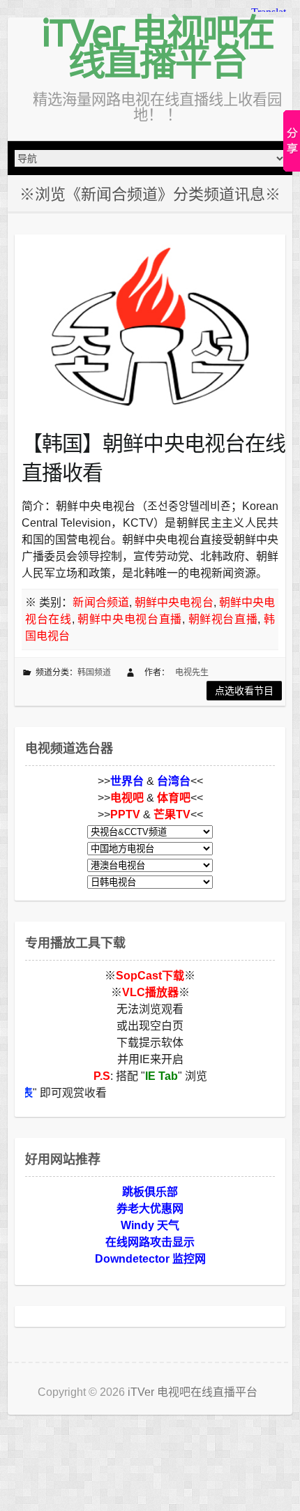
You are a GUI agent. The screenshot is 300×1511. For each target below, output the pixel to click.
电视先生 (192, 672)
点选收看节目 (244, 690)
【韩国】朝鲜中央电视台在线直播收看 (153, 457)
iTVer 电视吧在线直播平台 (157, 46)
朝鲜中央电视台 (174, 602)
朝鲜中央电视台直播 (129, 619)
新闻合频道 (100, 602)
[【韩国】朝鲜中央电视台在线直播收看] (150, 326)
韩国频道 (94, 672)
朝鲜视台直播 (223, 619)
